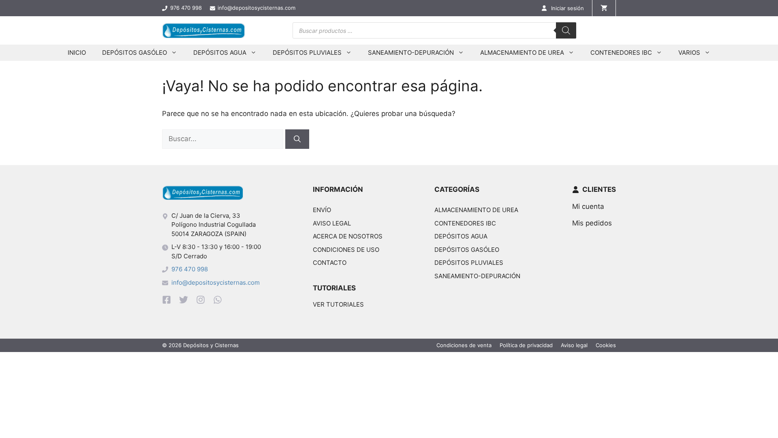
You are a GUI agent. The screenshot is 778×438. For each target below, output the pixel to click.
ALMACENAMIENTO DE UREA (522, 52)
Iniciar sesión (567, 8)
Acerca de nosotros (348, 236)
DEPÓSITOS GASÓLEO (134, 52)
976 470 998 (189, 269)
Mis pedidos (592, 223)
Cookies (606, 345)
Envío (322, 210)
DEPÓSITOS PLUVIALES (307, 52)
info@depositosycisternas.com (215, 282)
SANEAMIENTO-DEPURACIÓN (411, 52)
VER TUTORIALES (338, 304)
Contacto (329, 262)
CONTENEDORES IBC (621, 52)
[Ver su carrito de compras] (604, 8)
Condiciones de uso (346, 249)
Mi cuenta (588, 206)
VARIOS (689, 52)
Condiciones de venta (464, 345)
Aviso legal (332, 223)
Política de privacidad (526, 345)
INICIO (77, 52)
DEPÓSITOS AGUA (219, 52)
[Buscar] (566, 30)
